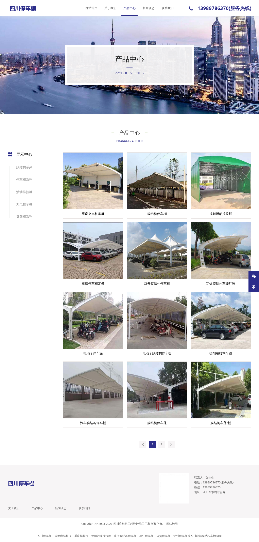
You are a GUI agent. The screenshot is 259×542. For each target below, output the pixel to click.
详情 (115, 216)
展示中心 (24, 154)
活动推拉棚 (24, 192)
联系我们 (167, 8)
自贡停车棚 (163, 536)
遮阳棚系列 (24, 216)
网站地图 (172, 524)
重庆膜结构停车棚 (125, 536)
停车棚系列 (24, 179)
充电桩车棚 (24, 204)
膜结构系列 (24, 167)
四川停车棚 (44, 536)
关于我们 (110, 8)
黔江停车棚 (146, 536)
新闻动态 (148, 8)
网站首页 (91, 8)
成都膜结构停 (62, 536)
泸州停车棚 (180, 536)
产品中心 (129, 8)
